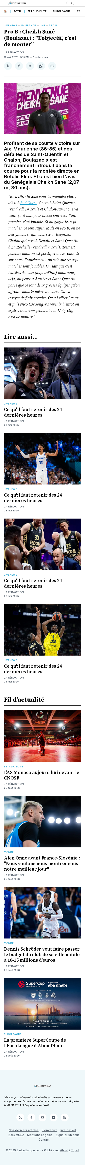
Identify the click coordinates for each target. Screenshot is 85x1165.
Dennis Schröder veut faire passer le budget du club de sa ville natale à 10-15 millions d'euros (42, 954)
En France (28, 25)
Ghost (64, 1150)
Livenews (10, 25)
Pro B (53, 25)
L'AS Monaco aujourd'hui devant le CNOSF (41, 775)
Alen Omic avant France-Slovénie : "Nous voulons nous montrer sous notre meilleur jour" (42, 863)
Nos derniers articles (24, 1130)
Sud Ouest (28, 203)
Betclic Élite (13, 766)
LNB (42, 25)
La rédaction (14, 421)
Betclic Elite (37, 11)
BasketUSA (16, 1134)
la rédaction (14, 52)
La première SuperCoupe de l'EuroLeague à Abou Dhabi (35, 1043)
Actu (17, 11)
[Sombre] (67, 3)
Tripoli (75, 1150)
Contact (44, 1139)
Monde (9, 852)
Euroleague (62, 11)
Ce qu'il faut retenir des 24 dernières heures (33, 412)
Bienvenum (49, 1130)
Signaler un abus (68, 1134)
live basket (68, 1130)
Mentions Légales (39, 1134)
